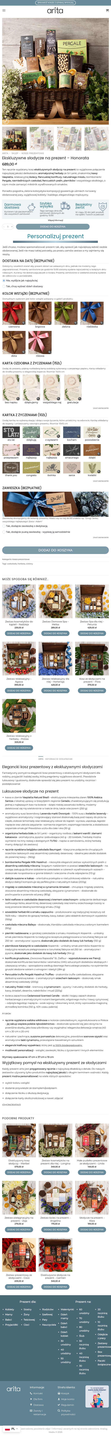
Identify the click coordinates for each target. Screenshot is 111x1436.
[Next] (103, 71)
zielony (29, 564)
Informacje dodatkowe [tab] (59, 759)
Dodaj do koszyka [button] (18, 633)
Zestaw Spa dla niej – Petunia (92, 623)
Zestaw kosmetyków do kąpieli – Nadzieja (19, 623)
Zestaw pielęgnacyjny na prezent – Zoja (19, 1219)
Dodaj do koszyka (52, 226)
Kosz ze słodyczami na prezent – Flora (92, 680)
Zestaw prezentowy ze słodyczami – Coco (19, 1276)
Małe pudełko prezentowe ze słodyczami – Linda (92, 1162)
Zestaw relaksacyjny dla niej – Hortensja (55, 680)
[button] (4, 10)
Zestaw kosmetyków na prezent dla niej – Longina (55, 1162)
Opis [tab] (40, 759)
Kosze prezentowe (33, 153)
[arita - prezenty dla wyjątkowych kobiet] (55, 10)
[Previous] (8, 71)
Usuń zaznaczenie (101, 408)
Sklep (15, 153)
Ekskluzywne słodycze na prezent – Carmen (55, 1276)
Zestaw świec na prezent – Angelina (55, 1219)
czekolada (12, 564)
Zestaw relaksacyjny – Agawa (19, 680)
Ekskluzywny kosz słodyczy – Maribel (19, 1162)
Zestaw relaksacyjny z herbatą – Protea (19, 737)
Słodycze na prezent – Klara (92, 1219)
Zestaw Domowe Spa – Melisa (55, 623)
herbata (21, 564)
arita (5, 153)
